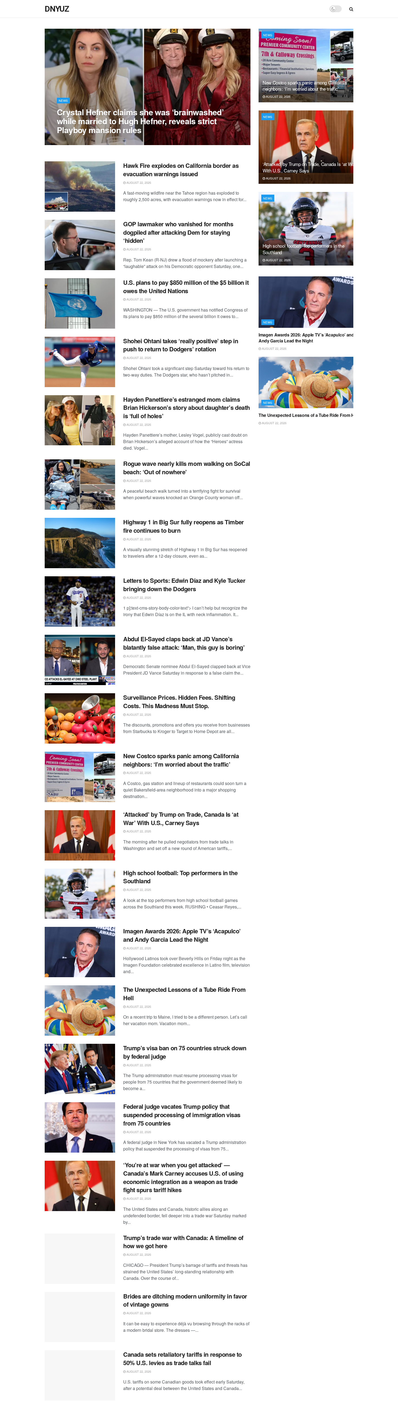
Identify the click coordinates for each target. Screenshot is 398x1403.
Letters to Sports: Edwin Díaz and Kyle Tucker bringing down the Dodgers (184, 584)
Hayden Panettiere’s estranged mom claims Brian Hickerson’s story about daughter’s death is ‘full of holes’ (186, 407)
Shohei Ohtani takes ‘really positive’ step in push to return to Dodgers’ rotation (180, 345)
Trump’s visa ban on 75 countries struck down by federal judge (184, 1052)
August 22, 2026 (72, 141)
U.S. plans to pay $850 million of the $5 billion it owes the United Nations (186, 286)
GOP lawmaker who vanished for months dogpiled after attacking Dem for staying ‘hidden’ (178, 232)
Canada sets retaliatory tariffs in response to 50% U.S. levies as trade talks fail (182, 1358)
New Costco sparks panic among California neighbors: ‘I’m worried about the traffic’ (181, 759)
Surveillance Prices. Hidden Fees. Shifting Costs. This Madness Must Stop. (179, 701)
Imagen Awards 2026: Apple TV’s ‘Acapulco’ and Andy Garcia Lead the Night (182, 935)
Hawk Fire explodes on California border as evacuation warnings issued (181, 169)
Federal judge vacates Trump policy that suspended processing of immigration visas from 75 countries (181, 1114)
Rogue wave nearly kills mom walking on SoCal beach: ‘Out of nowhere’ (186, 467)
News (63, 100)
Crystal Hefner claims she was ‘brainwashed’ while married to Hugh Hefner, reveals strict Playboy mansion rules (140, 121)
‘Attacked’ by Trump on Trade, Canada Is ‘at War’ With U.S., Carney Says (180, 818)
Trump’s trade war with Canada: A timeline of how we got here (183, 1241)
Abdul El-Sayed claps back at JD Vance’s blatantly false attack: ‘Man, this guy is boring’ (183, 643)
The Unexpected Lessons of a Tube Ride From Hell (184, 993)
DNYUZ (57, 9)
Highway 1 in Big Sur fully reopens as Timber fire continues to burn (183, 526)
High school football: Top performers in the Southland (180, 876)
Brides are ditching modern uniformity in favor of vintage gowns (185, 1300)
